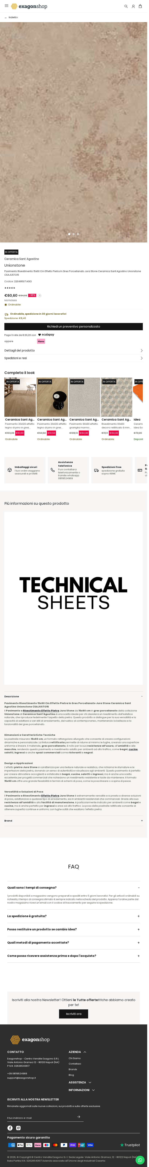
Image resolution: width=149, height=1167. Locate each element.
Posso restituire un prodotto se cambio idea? (42, 929)
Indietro (13, 17)
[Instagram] (18, 1128)
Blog (71, 1075)
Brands (73, 1069)
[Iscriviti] (79, 1117)
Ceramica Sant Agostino (21, 259)
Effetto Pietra (50, 795)
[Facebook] (10, 1128)
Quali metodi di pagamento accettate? (38, 942)
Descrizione (11, 696)
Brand (8, 820)
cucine (133, 749)
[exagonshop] (28, 6)
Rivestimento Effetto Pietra (41, 710)
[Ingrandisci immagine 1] (73, 132)
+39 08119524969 (17, 1073)
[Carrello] (140, 6)
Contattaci (75, 1063)
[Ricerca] (126, 6)
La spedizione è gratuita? (27, 916)
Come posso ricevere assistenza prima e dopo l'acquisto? (51, 956)
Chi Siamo (75, 1058)
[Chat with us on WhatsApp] (140, 1160)
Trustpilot (130, 1145)
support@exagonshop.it (21, 1078)
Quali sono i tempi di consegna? (32, 888)
